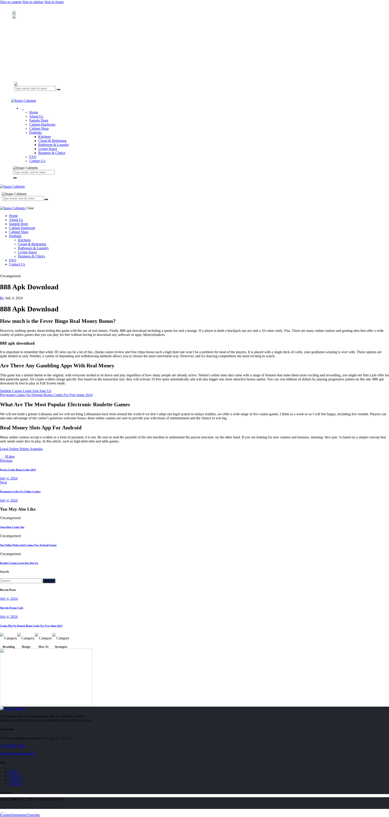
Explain (5, 815)
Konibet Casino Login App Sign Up (19, 563)
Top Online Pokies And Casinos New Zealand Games (28, 545)
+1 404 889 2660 (12, 746)
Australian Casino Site (12, 527)
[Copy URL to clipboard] (32, 456)
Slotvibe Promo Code (11, 607)
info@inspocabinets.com (17, 753)
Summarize (19, 815)
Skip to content (10, 2)
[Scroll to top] (2, 811)
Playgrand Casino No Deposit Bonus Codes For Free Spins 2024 (46, 395)
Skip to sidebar (32, 2)
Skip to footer (54, 2)
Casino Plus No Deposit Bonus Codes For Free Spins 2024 (31, 625)
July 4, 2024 (9, 598)
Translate (33, 815)
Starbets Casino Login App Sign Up (25, 391)
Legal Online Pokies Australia (21, 449)
